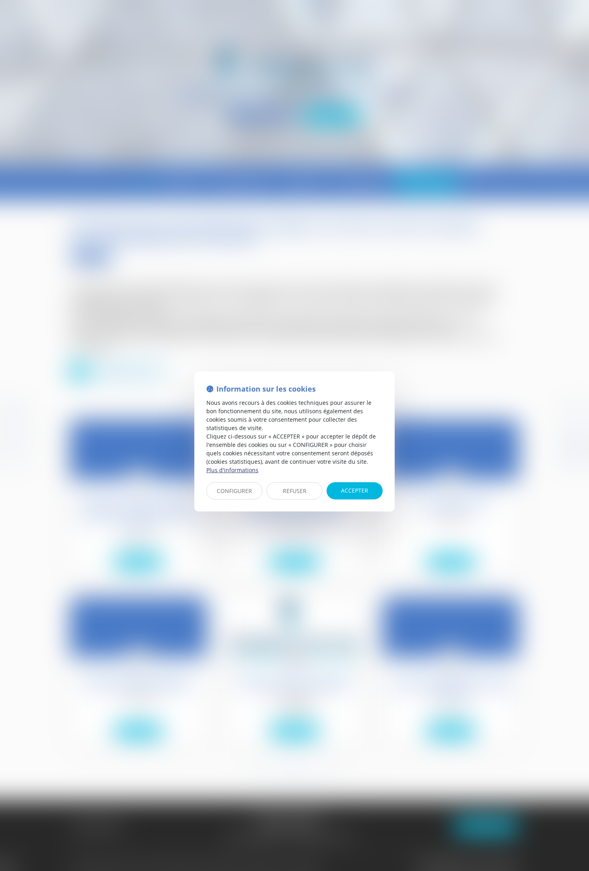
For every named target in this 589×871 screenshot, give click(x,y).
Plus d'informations (232, 470)
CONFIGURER (234, 491)
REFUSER (295, 491)
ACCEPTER (354, 490)
